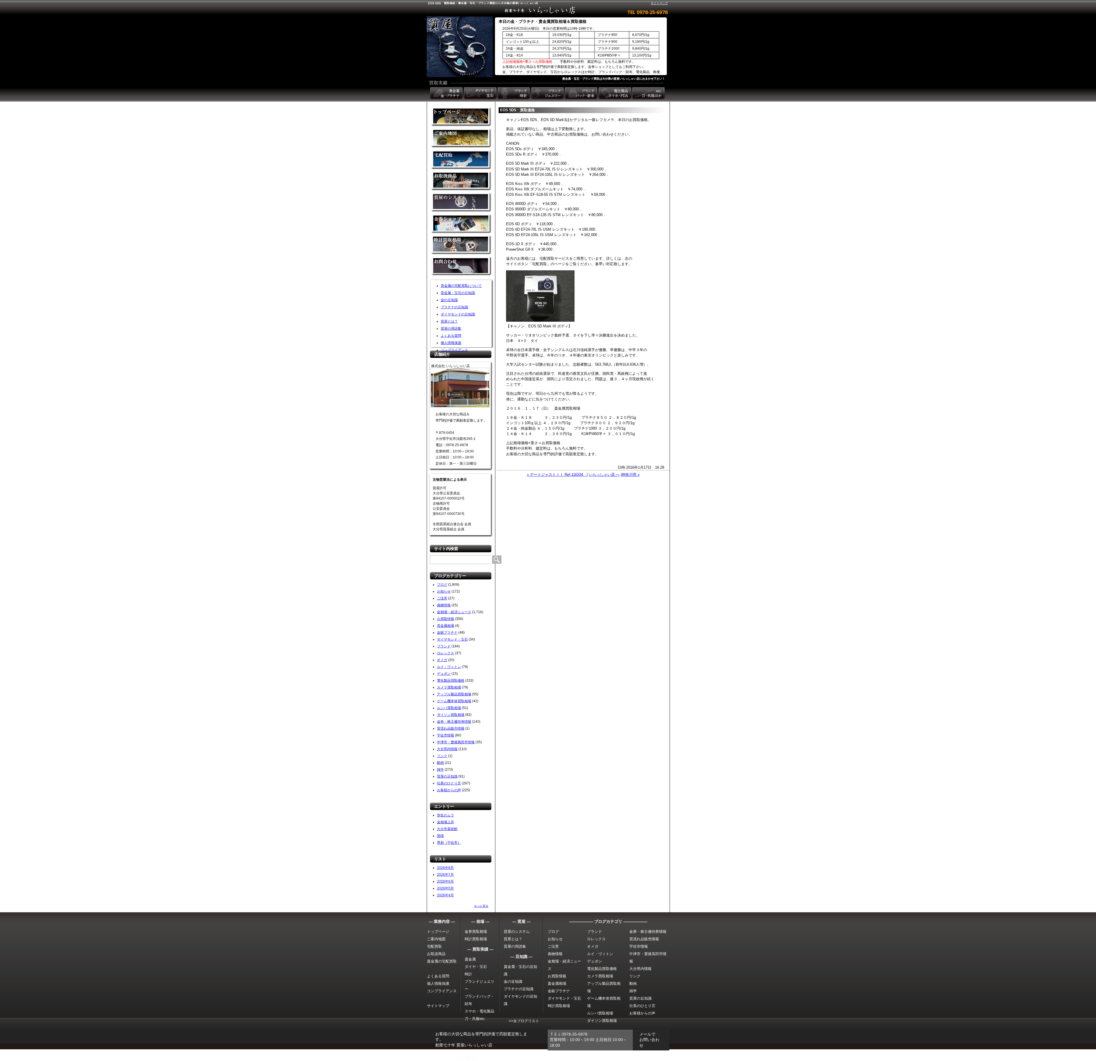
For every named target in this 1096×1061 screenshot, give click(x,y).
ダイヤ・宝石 (476, 967)
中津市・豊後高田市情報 (456, 742)
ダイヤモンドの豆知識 (458, 314)
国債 (440, 836)
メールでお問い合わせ (649, 1040)
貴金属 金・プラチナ (447, 93)
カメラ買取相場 (449, 687)
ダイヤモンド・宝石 (452, 639)
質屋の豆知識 (447, 776)
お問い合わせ (461, 266)
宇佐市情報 (445, 735)
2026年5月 (445, 888)
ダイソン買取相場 (450, 715)
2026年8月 (445, 868)
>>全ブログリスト (524, 1021)
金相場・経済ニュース (454, 612)
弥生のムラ (445, 815)
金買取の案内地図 (461, 138)
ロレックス (445, 653)
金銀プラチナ (447, 633)
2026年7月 (445, 875)
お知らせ (444, 591)
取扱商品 (461, 181)
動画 (440, 763)
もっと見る (481, 905)
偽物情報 (444, 605)
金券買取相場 (476, 931)
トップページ (438, 931)
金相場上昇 (445, 822)
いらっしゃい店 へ (604, 474)
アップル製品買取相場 (454, 694)
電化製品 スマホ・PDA (615, 93)
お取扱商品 (436, 954)
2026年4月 (445, 895)
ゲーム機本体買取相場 (454, 701)
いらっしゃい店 (464, 1057)
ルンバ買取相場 (449, 708)
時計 (468, 974)
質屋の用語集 (451, 329)
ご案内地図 (436, 939)
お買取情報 (445, 619)
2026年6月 (445, 881)
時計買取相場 (476, 939)
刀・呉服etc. (475, 1018)
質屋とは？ (449, 321)
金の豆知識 (449, 300)
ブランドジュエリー (548, 93)
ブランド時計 (514, 93)
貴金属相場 (445, 626)
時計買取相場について (461, 245)
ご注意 (442, 598)
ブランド (444, 646)
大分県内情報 (447, 749)
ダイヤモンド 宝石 (480, 93)
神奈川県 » (631, 474)
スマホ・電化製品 (479, 1011)
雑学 (440, 770)
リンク (442, 756)
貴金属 (470, 959)
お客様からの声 (449, 790)
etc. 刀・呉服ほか (649, 93)
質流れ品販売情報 (450, 728)
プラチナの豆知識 (454, 307)
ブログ (442, 585)
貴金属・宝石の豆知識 (458, 293)
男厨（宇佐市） (449, 843)
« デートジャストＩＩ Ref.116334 (557, 474)
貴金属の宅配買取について (461, 286)
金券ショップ (461, 223)
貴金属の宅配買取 (442, 961)
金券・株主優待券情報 (454, 722)
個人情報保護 (451, 343)
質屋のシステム (461, 202)
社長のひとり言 (449, 783)
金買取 (461, 116)
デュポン (444, 674)
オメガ (442, 660)
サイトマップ (659, 3)
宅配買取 (461, 159)
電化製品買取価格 (450, 680)
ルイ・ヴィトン (449, 667)
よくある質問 (451, 336)
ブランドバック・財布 (582, 93)
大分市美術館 (447, 829)
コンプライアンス (454, 350)
